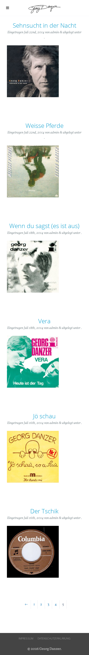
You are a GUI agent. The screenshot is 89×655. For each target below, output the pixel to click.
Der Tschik (44, 511)
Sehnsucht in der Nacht (44, 25)
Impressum (26, 638)
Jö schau (44, 416)
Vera (44, 321)
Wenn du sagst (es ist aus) (44, 226)
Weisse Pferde (44, 125)
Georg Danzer (44, 9)
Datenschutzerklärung (54, 638)
